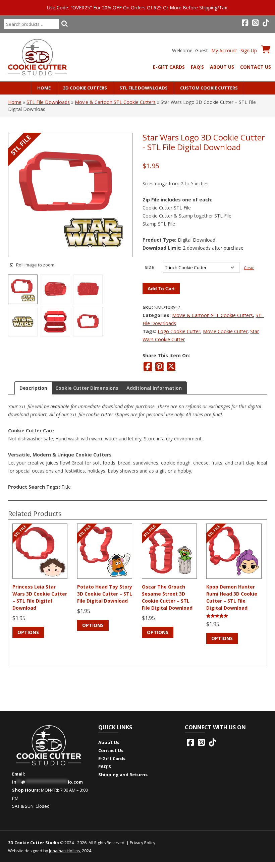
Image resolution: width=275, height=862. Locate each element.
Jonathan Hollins (64, 851)
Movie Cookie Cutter (225, 331)
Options (28, 632)
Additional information (154, 388)
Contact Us (255, 67)
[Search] (64, 23)
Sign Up (248, 50)
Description (33, 388)
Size (149, 267)
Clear (249, 267)
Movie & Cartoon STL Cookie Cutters (115, 102)
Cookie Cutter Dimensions (86, 388)
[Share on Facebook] (148, 366)
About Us (222, 67)
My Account (224, 50)
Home (44, 88)
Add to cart (161, 288)
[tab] (33, 387)
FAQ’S (197, 67)
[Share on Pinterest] (159, 366)
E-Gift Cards (169, 67)
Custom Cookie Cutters (209, 88)
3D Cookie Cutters (85, 88)
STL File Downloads (143, 88)
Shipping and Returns (123, 775)
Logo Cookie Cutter (179, 331)
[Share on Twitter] (171, 366)
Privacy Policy (142, 843)
